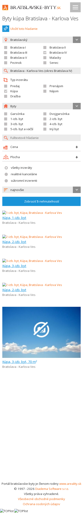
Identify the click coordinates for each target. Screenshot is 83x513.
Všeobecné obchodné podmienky (41, 499)
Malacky (55, 57)
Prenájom (56, 86)
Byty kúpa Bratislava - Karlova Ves (40, 18)
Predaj (15, 86)
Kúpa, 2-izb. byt (14, 241)
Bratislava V (18, 57)
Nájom (54, 91)
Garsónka (17, 114)
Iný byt (54, 129)
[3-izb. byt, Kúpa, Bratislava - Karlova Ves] (32, 261)
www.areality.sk (70, 484)
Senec (54, 63)
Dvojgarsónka (59, 114)
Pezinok (16, 63)
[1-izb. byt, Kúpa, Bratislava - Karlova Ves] (32, 213)
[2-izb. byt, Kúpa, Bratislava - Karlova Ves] (32, 237)
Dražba (15, 96)
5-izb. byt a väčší (21, 129)
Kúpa (14, 91)
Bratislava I (18, 47)
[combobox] (41, 190)
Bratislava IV (58, 52)
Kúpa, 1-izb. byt (14, 217)
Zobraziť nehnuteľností (41, 201)
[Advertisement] (41, 437)
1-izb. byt (16, 119)
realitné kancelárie (24, 174)
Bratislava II (58, 47)
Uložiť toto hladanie (24, 29)
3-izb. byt (16, 124)
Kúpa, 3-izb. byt (14, 265)
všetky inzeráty (21, 168)
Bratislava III (18, 52)
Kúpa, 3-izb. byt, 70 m (19, 361)
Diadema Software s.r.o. (52, 489)
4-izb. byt (56, 124)
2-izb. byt (56, 119)
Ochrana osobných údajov (41, 504)
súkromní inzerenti (24, 180)
